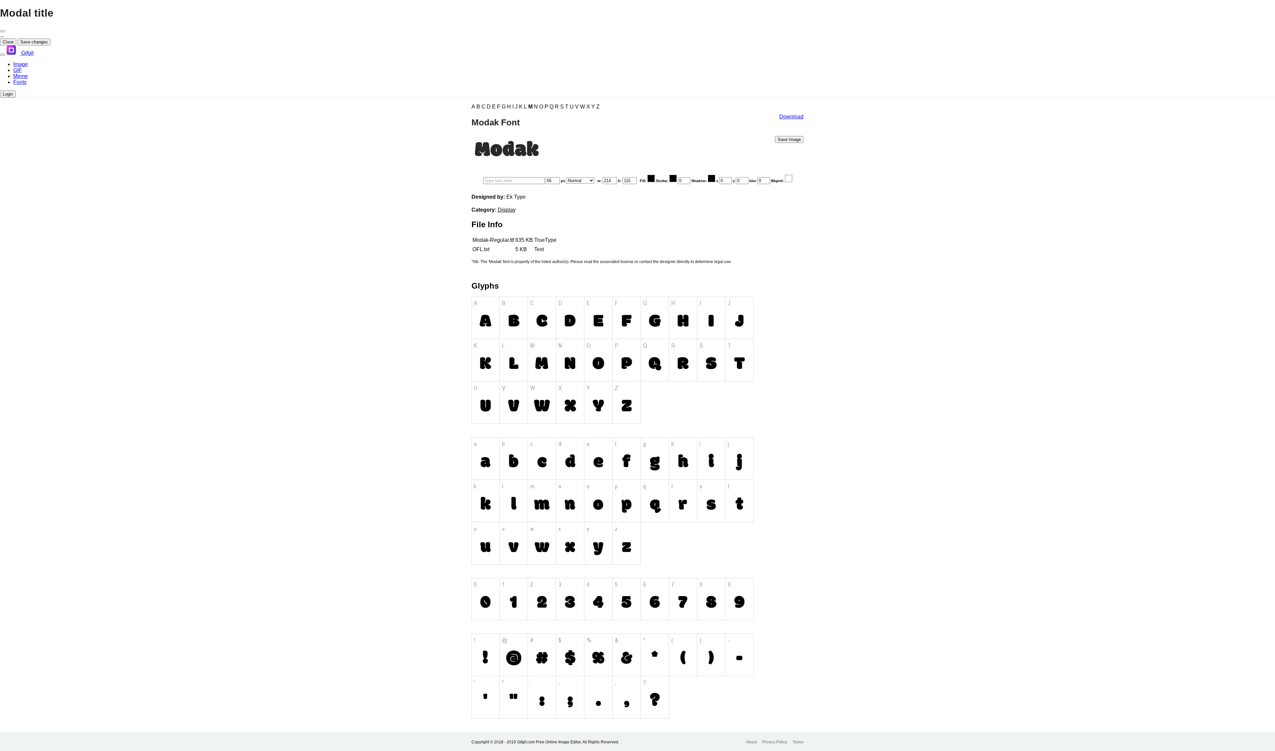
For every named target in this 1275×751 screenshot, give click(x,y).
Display (507, 210)
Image (20, 64)
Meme (20, 76)
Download (791, 116)
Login (8, 94)
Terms (798, 742)
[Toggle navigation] (2, 55)
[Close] (2, 31)
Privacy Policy (774, 742)
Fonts (20, 82)
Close (8, 41)
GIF (17, 70)
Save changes (34, 41)
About (751, 742)
